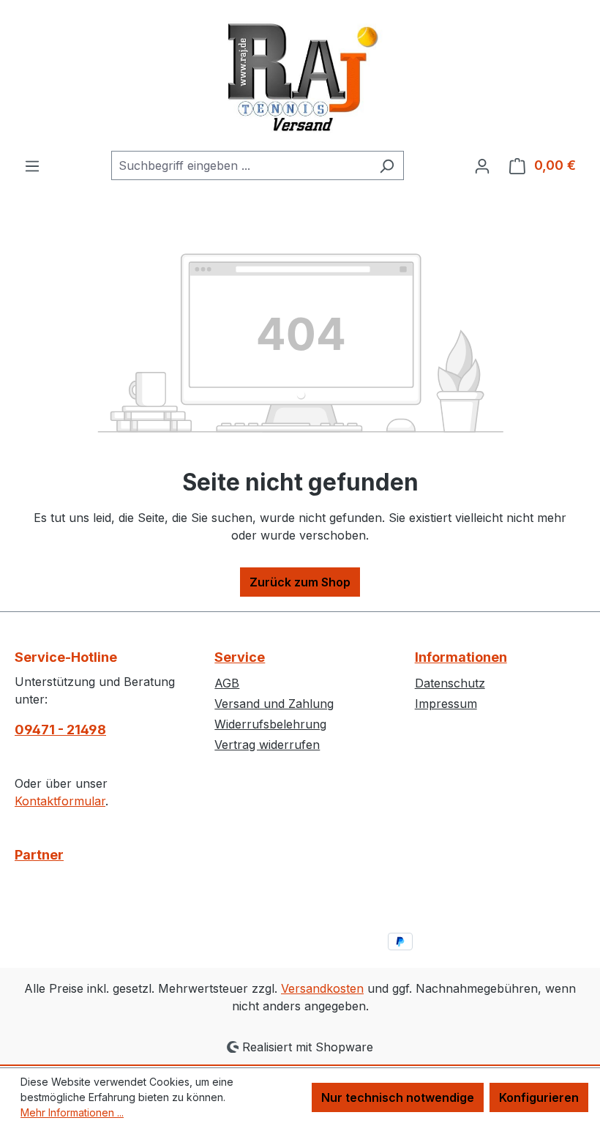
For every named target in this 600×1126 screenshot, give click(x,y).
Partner (39, 854)
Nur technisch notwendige (397, 1097)
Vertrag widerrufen (267, 744)
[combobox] (240, 165)
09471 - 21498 (60, 729)
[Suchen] (387, 165)
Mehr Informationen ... (72, 1112)
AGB (226, 683)
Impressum (446, 703)
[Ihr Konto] (482, 165)
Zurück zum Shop (300, 582)
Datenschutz (450, 683)
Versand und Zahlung (274, 703)
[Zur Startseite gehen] (300, 75)
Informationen (461, 657)
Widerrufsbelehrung (270, 724)
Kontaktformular (60, 801)
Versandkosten (322, 988)
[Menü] (32, 165)
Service (239, 657)
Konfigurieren (539, 1097)
